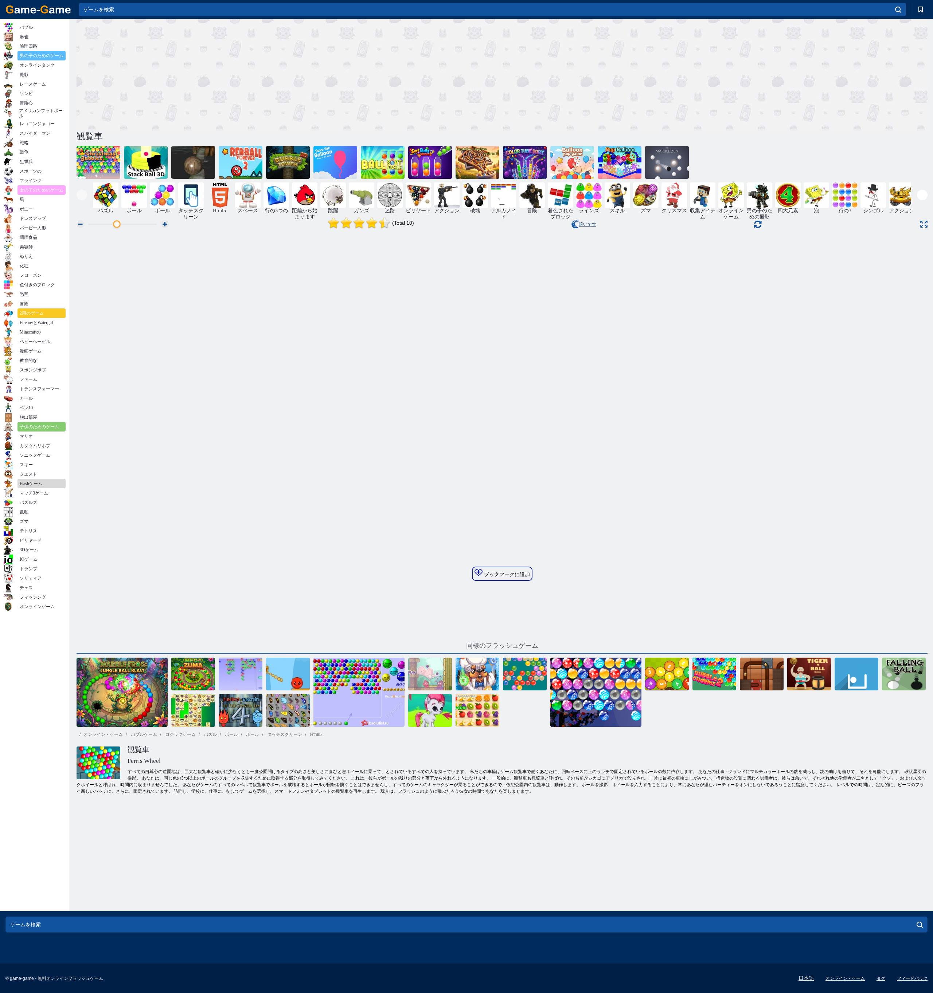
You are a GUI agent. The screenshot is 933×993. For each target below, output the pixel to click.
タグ (881, 978)
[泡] (359, 692)
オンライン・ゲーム (103, 734)
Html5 (315, 734)
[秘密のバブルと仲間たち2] (714, 674)
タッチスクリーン (284, 734)
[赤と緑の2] (288, 674)
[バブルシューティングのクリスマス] (595, 692)
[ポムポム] (430, 674)
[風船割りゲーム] (572, 162)
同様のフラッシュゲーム (502, 645)
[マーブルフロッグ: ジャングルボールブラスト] (122, 692)
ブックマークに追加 (506, 574)
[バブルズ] (240, 674)
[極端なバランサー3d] (193, 162)
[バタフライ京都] (288, 710)
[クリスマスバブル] (98, 162)
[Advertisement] (289, 74)
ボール (231, 734)
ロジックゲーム (180, 734)
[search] (898, 9)
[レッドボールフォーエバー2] (240, 162)
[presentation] (82, 195)
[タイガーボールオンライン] (809, 674)
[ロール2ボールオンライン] (762, 674)
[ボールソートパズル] (383, 162)
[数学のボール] (667, 674)
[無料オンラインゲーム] (38, 9)
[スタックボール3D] (146, 162)
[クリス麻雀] (193, 710)
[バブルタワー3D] (288, 162)
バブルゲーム (143, 734)
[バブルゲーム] (430, 710)
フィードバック (912, 978)
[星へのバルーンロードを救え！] (335, 162)
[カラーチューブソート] (525, 162)
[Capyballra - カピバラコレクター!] (477, 162)
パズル (210, 734)
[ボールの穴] (856, 674)
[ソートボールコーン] (430, 162)
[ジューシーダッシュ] (477, 710)
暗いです (587, 224)
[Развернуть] (924, 224)
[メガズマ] (193, 674)
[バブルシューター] (525, 674)
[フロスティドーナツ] (477, 674)
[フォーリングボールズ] (904, 674)
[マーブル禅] (667, 162)
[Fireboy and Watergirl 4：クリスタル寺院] (240, 710)
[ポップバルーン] (619, 162)
